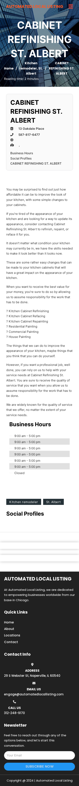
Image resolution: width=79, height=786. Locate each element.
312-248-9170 (14, 713)
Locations (12, 635)
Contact (11, 642)
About (9, 628)
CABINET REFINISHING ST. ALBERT (36, 163)
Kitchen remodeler (23, 502)
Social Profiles (21, 158)
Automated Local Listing (34, 6)
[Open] (70, 6)
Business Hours (21, 153)
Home (9, 68)
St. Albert (53, 502)
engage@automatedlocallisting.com (34, 694)
